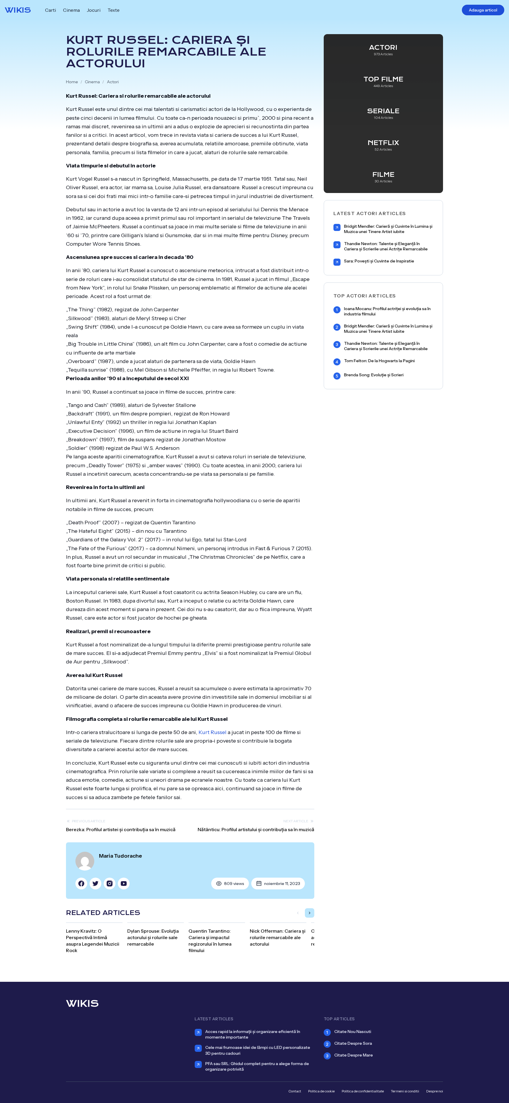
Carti (50, 10)
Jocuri (93, 10)
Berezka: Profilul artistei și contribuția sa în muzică (121, 829)
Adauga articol (483, 10)
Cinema (71, 10)
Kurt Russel (213, 732)
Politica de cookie (321, 1091)
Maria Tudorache (120, 856)
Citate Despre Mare (353, 1055)
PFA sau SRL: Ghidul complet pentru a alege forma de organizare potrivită (257, 1066)
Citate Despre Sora (353, 1043)
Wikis (18, 10)
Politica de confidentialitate (363, 1091)
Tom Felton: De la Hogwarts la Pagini (379, 360)
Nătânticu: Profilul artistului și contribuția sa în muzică (256, 829)
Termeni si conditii (405, 1091)
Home (72, 81)
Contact (294, 1091)
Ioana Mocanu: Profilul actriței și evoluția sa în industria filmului (387, 311)
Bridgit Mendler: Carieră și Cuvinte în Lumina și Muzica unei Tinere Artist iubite (388, 229)
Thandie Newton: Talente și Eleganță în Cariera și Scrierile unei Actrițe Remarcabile (386, 246)
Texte (114, 10)
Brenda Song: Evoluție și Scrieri (374, 374)
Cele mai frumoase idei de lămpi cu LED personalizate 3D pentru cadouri (257, 1050)
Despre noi (434, 1091)
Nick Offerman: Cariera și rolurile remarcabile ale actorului (277, 937)
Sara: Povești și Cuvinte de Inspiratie (379, 261)
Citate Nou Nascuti (352, 1031)
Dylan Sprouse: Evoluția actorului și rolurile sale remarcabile (153, 937)
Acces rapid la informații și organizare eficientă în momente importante (252, 1034)
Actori (113, 81)
